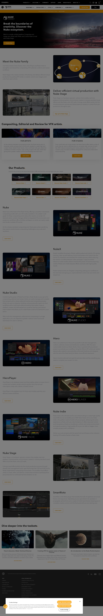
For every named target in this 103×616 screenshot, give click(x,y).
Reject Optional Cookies (64, 605)
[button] (5, 606)
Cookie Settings (64, 609)
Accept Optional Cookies (64, 602)
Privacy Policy (30, 608)
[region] (44, 606)
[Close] (79, 601)
